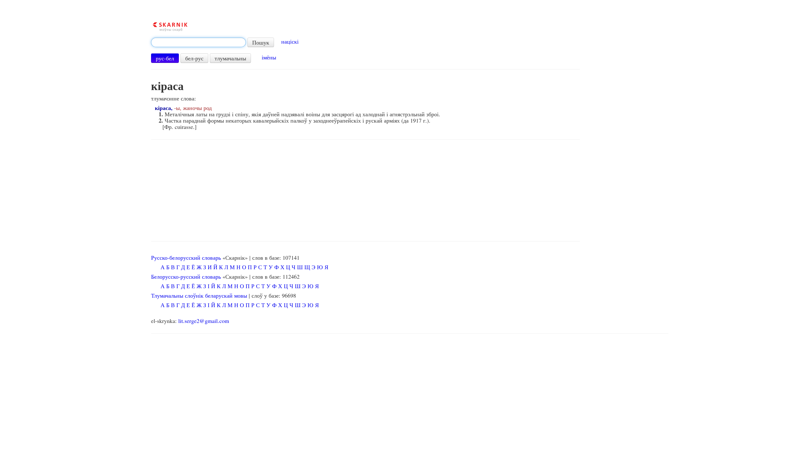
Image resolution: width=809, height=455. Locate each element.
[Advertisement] (365, 190)
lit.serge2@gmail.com (203, 321)
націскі (290, 41)
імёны (269, 57)
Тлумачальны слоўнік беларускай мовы (199, 295)
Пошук (260, 42)
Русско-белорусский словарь (186, 257)
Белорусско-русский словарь (186, 276)
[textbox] (198, 42)
